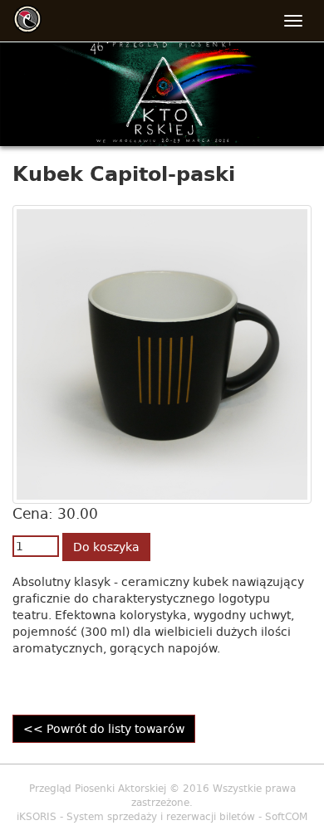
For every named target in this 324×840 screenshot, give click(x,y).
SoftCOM (286, 816)
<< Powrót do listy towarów (103, 729)
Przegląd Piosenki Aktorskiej (97, 788)
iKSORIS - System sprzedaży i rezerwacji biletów (136, 816)
